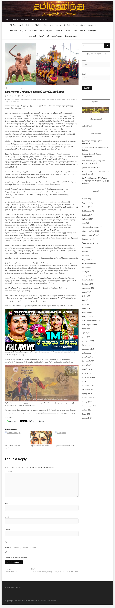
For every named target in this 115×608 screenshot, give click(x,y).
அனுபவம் (85, 203)
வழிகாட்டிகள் (33, 30)
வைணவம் (32, 36)
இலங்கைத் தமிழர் (88, 243)
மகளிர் (15, 88)
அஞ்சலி (84, 199)
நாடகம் (84, 337)
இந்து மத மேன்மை (71, 36)
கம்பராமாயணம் (87, 264)
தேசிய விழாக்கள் (88, 324)
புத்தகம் (82, 25)
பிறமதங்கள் (92, 25)
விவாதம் (41, 36)
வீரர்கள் (39, 99)
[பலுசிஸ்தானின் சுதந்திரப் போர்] (66, 437)
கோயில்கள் (58, 30)
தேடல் (32, 19)
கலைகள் (68, 30)
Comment (9, 471)
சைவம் (82, 30)
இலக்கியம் (13, 30)
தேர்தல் (84, 329)
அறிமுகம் (15, 19)
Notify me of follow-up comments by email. (20, 548)
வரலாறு (58, 25)
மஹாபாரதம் (86, 385)
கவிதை (84, 276)
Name (7, 504)
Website (8, 530)
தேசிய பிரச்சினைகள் (89, 320)
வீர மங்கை (33, 99)
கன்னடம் (64, 99)
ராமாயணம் (86, 389)
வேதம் (75, 30)
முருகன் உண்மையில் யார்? (91, 167)
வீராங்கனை (16, 101)
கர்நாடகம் (70, 99)
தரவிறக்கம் (86, 316)
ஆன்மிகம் (67, 25)
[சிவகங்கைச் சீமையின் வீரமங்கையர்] (16, 437)
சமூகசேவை (86, 288)
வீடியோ (84, 410)
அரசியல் (13, 25)
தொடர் (84, 333)
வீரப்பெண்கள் (26, 99)
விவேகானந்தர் (87, 406)
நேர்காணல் (86, 345)
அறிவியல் (38, 25)
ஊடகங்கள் (86, 255)
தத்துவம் (49, 30)
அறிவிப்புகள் (86, 211)
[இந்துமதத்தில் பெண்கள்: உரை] (41, 437)
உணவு (84, 251)
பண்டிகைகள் (86, 349)
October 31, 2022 (24, 96)
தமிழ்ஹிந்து (9, 600)
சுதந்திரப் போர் (46, 99)
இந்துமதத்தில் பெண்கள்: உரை (39, 445)
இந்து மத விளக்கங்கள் (54, 36)
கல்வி (42, 30)
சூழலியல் (85, 304)
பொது (84, 373)
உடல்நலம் (85, 247)
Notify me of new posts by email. (17, 557)
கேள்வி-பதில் (91, 30)
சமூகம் (20, 25)
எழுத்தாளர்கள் (24, 19)
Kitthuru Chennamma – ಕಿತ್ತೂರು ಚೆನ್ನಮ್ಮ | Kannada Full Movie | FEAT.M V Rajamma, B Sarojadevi (39, 306)
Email (7, 517)
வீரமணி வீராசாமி (11, 96)
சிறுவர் (84, 300)
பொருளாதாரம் (48, 25)
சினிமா (75, 25)
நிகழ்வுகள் (29, 25)
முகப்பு (8, 19)
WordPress (34, 600)
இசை (84, 223)
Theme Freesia (25, 600)
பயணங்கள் (86, 357)
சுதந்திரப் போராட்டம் (55, 99)
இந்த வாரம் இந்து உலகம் (90, 227)
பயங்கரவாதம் (87, 353)
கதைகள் (23, 30)
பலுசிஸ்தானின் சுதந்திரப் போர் (64, 445)
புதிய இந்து (86, 365)
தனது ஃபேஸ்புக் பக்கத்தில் (47, 413)
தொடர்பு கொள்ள (41, 19)
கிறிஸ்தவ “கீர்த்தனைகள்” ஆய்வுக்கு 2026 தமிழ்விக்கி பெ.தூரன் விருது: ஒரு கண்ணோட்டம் (95, 180)
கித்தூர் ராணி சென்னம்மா (14, 99)
